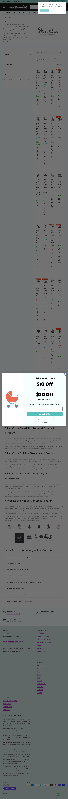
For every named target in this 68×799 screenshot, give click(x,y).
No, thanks (44, 423)
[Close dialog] (64, 374)
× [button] (64, 3)
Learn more (44, 11)
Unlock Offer (45, 413)
